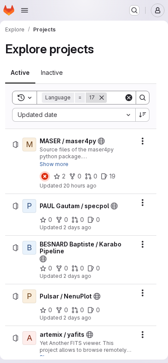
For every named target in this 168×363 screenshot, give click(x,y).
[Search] (142, 98)
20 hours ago (79, 185)
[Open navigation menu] (24, 10)
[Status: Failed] (45, 176)
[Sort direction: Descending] (142, 115)
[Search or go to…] (134, 10)
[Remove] (101, 97)
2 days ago (77, 227)
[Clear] (129, 97)
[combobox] (73, 115)
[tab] (20, 72)
